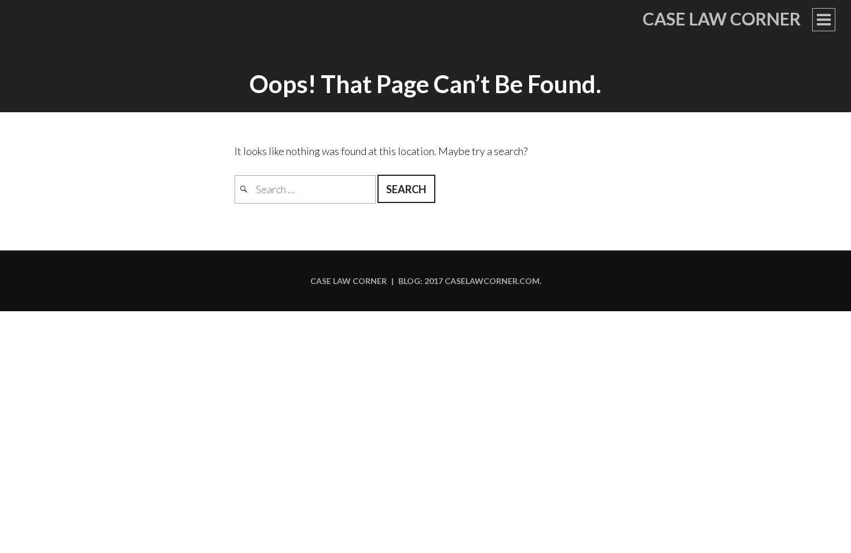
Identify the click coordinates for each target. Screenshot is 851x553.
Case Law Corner (722, 18)
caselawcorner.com (492, 281)
